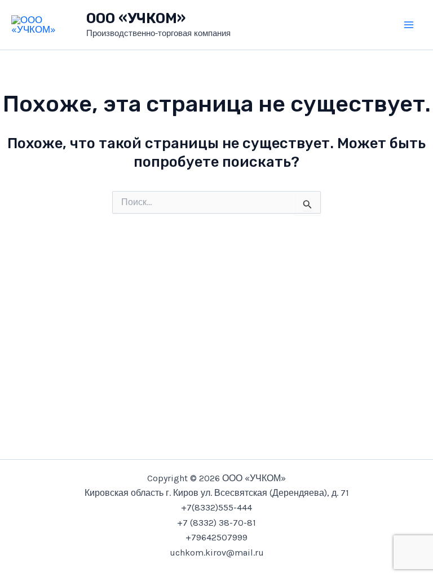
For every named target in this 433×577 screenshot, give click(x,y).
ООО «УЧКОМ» (135, 18)
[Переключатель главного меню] (409, 25)
